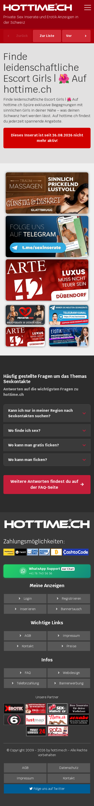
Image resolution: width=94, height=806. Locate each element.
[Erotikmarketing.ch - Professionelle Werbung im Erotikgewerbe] (68, 337)
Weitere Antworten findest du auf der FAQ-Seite (44, 484)
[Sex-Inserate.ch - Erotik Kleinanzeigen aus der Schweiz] (57, 708)
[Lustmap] (35, 720)
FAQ (28, 673)
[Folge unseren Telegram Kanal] (47, 236)
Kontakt (28, 646)
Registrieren (71, 598)
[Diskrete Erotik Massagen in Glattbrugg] (47, 193)
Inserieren (28, 609)
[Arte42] (47, 280)
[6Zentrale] (14, 720)
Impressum (71, 636)
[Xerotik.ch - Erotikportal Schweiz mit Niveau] (14, 708)
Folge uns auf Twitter (49, 789)
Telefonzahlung (28, 683)
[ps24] (36, 731)
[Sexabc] (79, 720)
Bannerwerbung (71, 683)
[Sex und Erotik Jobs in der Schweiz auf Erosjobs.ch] (35, 708)
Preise (71, 646)
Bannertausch (71, 609)
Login (28, 598)
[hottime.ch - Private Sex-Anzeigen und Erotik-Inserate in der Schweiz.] (37, 8)
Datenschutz (68, 768)
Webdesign (71, 673)
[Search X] (79, 708)
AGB (28, 636)
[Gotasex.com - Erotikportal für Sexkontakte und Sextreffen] (58, 731)
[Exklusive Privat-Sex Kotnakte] (25, 315)
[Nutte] (57, 720)
